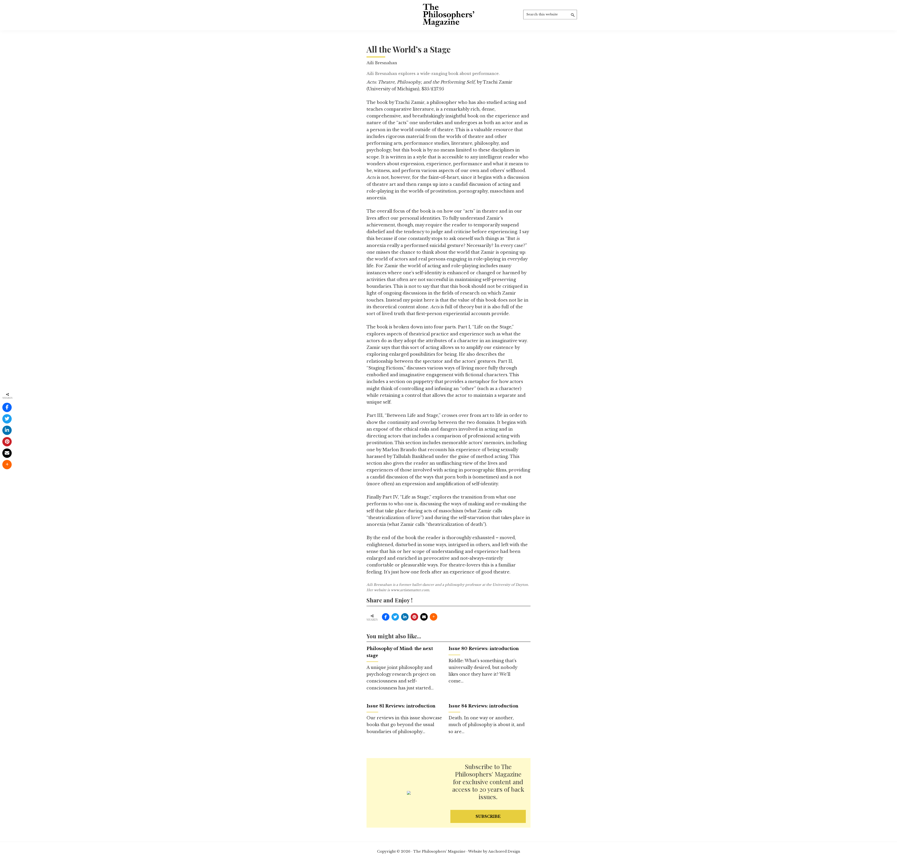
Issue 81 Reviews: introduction (401, 706)
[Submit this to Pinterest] (414, 617)
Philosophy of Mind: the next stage (400, 652)
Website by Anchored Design (494, 851)
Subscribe (488, 816)
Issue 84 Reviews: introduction (483, 706)
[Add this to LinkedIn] (405, 617)
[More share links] (433, 617)
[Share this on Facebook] (385, 617)
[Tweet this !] (395, 617)
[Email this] (424, 617)
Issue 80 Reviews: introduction (483, 648)
